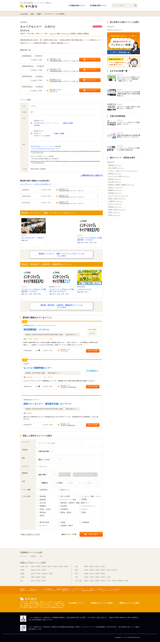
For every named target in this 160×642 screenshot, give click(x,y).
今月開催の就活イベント (77, 5)
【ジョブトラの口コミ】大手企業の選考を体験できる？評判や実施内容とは (128, 93)
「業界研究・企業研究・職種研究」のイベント (121, 184)
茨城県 (33, 570)
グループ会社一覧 (115, 589)
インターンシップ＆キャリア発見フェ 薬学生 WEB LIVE (128, 149)
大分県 (108, 580)
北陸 (21, 580)
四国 (76, 573)
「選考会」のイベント (113, 215)
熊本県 (103, 580)
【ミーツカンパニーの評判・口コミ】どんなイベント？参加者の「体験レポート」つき (128, 79)
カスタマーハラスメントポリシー (110, 590)
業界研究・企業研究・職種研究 (80, 33)
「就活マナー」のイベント (115, 187)
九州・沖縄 (78, 580)
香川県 (92, 573)
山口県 (108, 577)
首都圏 (22, 573)
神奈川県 (44, 573)
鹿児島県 (120, 580)
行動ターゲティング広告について (29, 590)
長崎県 (97, 580)
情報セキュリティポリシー (69, 590)
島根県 (97, 577)
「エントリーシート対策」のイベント (118, 176)
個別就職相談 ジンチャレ (37, 329)
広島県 (92, 577)
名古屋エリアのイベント (114, 29)
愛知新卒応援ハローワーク (31, 399)
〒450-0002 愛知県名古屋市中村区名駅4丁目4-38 (45, 148)
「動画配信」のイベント (114, 190)
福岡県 (86, 580)
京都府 (97, 570)
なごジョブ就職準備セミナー (38, 368)
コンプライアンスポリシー (50, 590)
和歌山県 (114, 570)
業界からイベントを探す (130, 603)
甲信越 (22, 577)
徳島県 (103, 573)
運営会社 (22, 589)
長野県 (38, 577)
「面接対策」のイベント (114, 173)
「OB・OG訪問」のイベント (115, 168)
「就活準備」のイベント (114, 193)
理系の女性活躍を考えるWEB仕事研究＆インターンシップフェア (128, 136)
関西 (76, 570)
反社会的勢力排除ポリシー (89, 590)
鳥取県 (103, 577)
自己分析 (50, 377)
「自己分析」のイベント (114, 182)
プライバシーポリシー (79, 589)
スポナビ (23, 22)
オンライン (23, 556)
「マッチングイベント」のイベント (117, 195)
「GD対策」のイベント (114, 179)
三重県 (103, 566)
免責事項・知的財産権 (62, 589)
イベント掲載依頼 (46, 589)
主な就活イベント (76, 603)
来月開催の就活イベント (98, 5)
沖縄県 (126, 580)
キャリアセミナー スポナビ (32, 238)
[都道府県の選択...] (64, 474)
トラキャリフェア (84, 289)
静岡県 (92, 566)
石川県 (33, 580)
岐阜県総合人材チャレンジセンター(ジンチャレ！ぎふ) (40, 325)
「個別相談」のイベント (114, 165)
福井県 (44, 580)
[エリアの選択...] (85, 474)
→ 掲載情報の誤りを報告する (91, 175)
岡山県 (86, 577)
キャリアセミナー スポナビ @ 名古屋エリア (35, 184)
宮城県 (55, 566)
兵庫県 (92, 570)
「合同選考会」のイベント (115, 201)
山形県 (60, 566)
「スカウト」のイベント (114, 204)
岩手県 (44, 566)
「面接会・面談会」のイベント (116, 209)
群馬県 (44, 570)
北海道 (33, 566)
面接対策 (36, 339)
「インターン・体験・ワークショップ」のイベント (122, 171)
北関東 (22, 570)
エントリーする (92, 350)
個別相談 (29, 339)
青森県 (38, 566)
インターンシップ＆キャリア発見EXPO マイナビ (89, 239)
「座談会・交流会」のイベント (116, 198)
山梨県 (33, 577)
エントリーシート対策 (46, 339)
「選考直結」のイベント (114, 207)
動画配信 (33, 556)
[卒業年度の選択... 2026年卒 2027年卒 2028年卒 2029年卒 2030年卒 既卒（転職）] (46, 451)
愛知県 (86, 566)
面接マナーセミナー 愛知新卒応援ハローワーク (47, 404)
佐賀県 (92, 580)
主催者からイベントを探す (102, 603)
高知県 (97, 573)
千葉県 (51, 573)
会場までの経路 (68, 123)
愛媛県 (86, 573)
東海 (76, 566)
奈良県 (108, 570)
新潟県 (44, 577)
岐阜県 (97, 566)
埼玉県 (33, 573)
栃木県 (38, 570)
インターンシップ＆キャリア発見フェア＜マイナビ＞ (61, 290)
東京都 (38, 573)
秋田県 (49, 566)
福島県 (66, 566)
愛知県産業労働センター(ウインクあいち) (46, 123)
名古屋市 (26, 364)
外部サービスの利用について (98, 589)
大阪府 (86, 570)
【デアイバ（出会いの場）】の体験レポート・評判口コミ (128, 107)
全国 (41, 556)
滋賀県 (103, 570)
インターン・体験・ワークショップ (59, 33)
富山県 (38, 580)
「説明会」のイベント (113, 212)
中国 (76, 577)
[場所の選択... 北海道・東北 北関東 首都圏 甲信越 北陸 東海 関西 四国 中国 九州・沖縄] (47, 474)
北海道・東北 (24, 566)
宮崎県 (114, 580)
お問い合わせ (33, 589)
